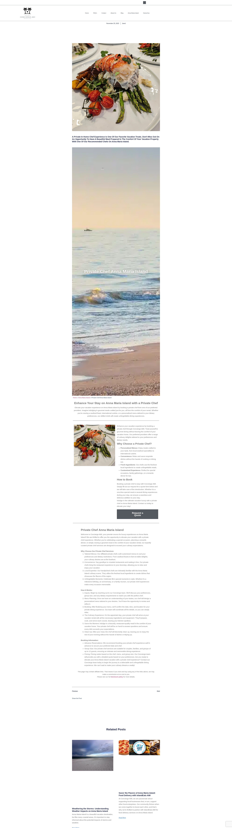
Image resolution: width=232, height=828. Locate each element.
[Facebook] (149, 2)
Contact (104, 13)
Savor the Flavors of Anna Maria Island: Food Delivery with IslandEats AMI (137, 794)
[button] (144, 2)
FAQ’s (95, 13)
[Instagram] (153, 2)
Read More (122, 817)
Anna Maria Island (133, 13)
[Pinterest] (161, 2)
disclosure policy (117, 677)
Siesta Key (146, 13)
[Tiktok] (166, 2)
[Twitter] (157, 2)
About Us (113, 13)
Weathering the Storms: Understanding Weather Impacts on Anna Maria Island (90, 810)
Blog (122, 13)
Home (87, 13)
